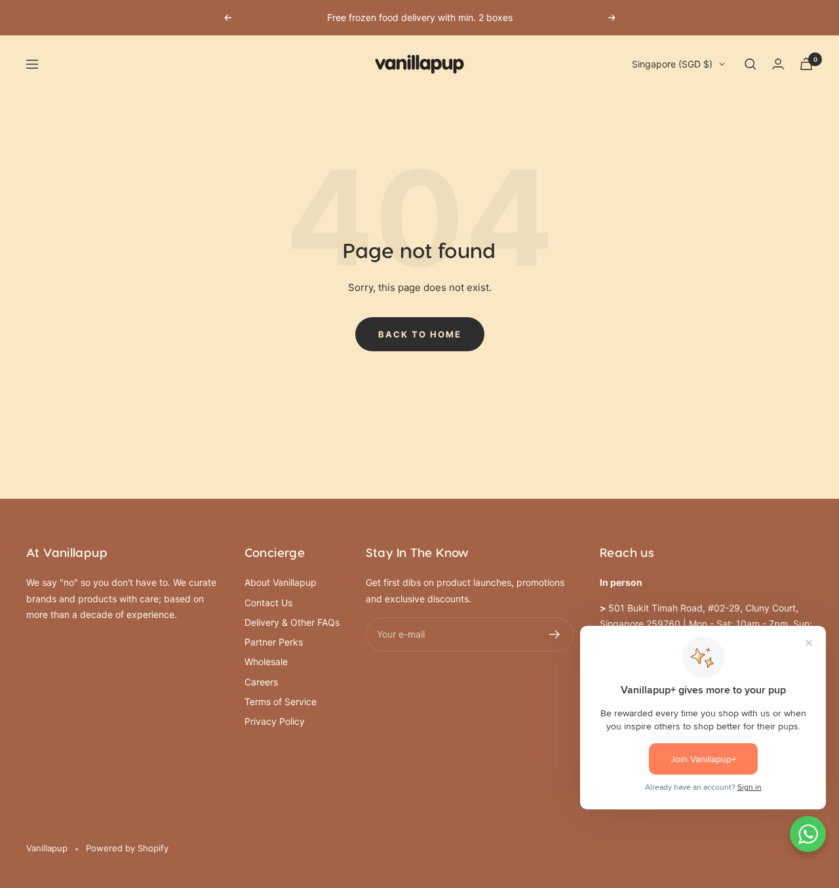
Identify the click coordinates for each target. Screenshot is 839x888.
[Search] (750, 64)
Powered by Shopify (127, 848)
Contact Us (268, 602)
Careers (261, 681)
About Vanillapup (280, 582)
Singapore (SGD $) (672, 63)
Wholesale (266, 661)
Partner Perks (273, 641)
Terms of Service (280, 701)
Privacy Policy (274, 721)
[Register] (554, 634)
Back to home (419, 334)
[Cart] (806, 64)
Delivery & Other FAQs (292, 622)
